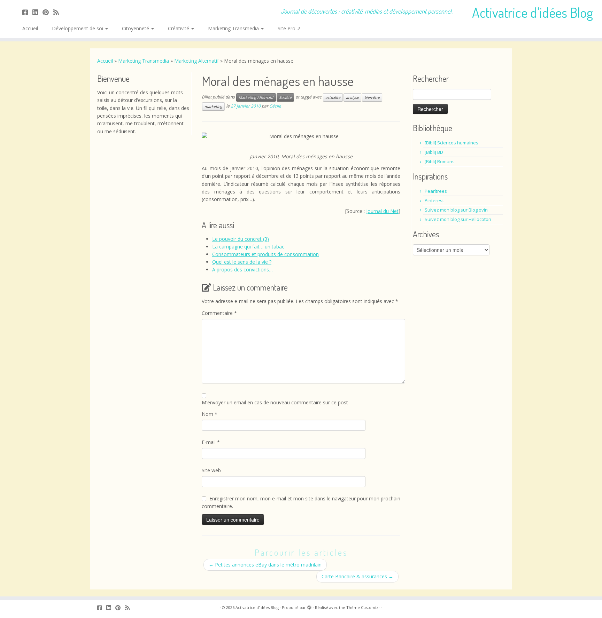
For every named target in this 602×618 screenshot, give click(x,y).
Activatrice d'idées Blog (532, 12)
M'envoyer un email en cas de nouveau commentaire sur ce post (275, 402)
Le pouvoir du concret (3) (240, 239)
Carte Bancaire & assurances (357, 576)
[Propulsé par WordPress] (309, 606)
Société (285, 97)
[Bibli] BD (434, 152)
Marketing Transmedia (234, 28)
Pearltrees (436, 191)
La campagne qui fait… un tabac (248, 246)
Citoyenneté (136, 28)
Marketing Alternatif (196, 60)
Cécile (275, 106)
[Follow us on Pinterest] (48, 12)
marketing (213, 106)
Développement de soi (78, 28)
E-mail (211, 442)
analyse (352, 97)
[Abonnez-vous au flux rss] (58, 12)
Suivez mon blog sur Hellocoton (458, 219)
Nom (209, 414)
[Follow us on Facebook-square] (27, 12)
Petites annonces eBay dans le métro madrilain (265, 564)
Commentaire (219, 313)
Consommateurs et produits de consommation (265, 254)
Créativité (179, 28)
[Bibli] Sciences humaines (451, 143)
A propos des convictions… (242, 269)
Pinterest (434, 200)
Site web (211, 470)
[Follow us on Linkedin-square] (37, 12)
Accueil (30, 28)
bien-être (372, 97)
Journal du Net (382, 211)
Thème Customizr (363, 607)
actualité (332, 97)
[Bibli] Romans (440, 161)
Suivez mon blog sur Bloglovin (456, 210)
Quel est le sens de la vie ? (241, 262)
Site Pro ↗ (289, 28)
